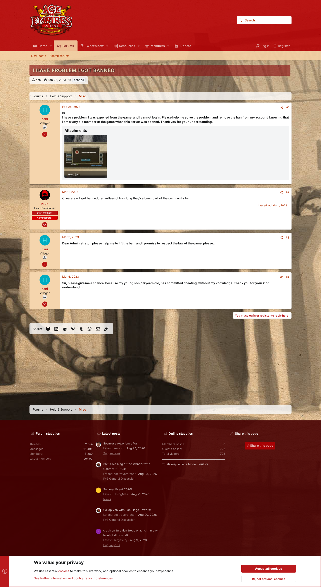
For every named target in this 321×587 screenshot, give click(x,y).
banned (79, 80)
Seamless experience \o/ (120, 443)
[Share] (282, 107)
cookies (63, 571)
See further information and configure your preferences (73, 578)
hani (38, 80)
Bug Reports (111, 545)
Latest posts (111, 433)
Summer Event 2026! (117, 489)
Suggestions (111, 453)
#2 (287, 192)
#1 (287, 107)
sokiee (88, 458)
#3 (287, 237)
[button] (51, 46)
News (107, 499)
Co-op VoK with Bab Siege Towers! (127, 510)
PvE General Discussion (119, 478)
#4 (287, 277)
